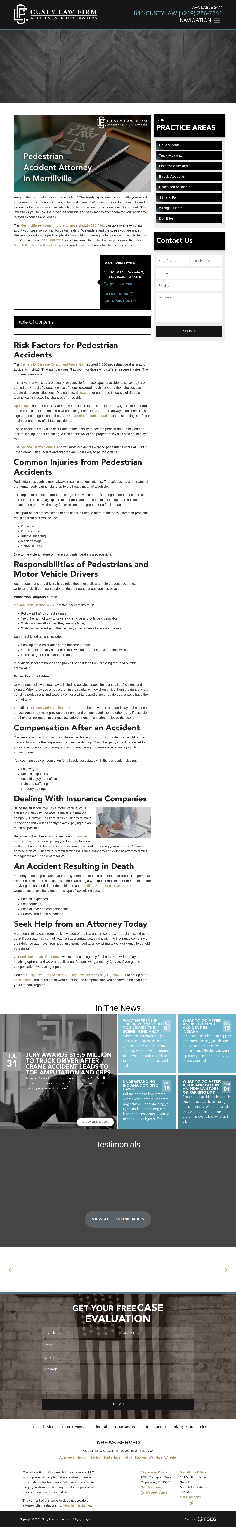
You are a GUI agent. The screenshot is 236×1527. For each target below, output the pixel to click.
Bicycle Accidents (172, 176)
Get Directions (118, 300)
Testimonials (99, 1427)
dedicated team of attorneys (40, 957)
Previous (10, 1269)
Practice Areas (73, 1427)
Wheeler (170, 1457)
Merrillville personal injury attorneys (48, 225)
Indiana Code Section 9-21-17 (36, 605)
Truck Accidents (170, 155)
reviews (83, 245)
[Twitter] (191, 1503)
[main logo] (55, 14)
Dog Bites (166, 218)
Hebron (82, 1457)
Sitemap (206, 1427)
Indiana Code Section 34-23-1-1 (107, 886)
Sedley (95, 1457)
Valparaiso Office (153, 1472)
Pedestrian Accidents (174, 187)
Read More (118, 1195)
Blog (144, 1427)
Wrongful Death (170, 208)
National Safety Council (37, 447)
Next (226, 1269)
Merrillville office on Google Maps (38, 245)
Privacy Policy (183, 1427)
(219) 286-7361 (202, 14)
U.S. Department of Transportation (85, 416)
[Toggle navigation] (217, 19)
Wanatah (155, 1457)
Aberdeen (66, 1457)
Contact (160, 1427)
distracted (83, 392)
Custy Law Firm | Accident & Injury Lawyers (58, 975)
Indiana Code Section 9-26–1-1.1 (55, 708)
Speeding (21, 406)
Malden (140, 1457)
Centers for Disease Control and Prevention (52, 364)
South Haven (112, 1457)
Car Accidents (169, 145)
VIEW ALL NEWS (95, 1122)
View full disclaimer (77, 1505)
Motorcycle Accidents (174, 166)
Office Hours (116, 294)
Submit (189, 331)
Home (35, 1427)
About (51, 1427)
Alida (128, 1457)
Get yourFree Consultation (60, 75)
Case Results (125, 1427)
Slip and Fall (168, 197)
